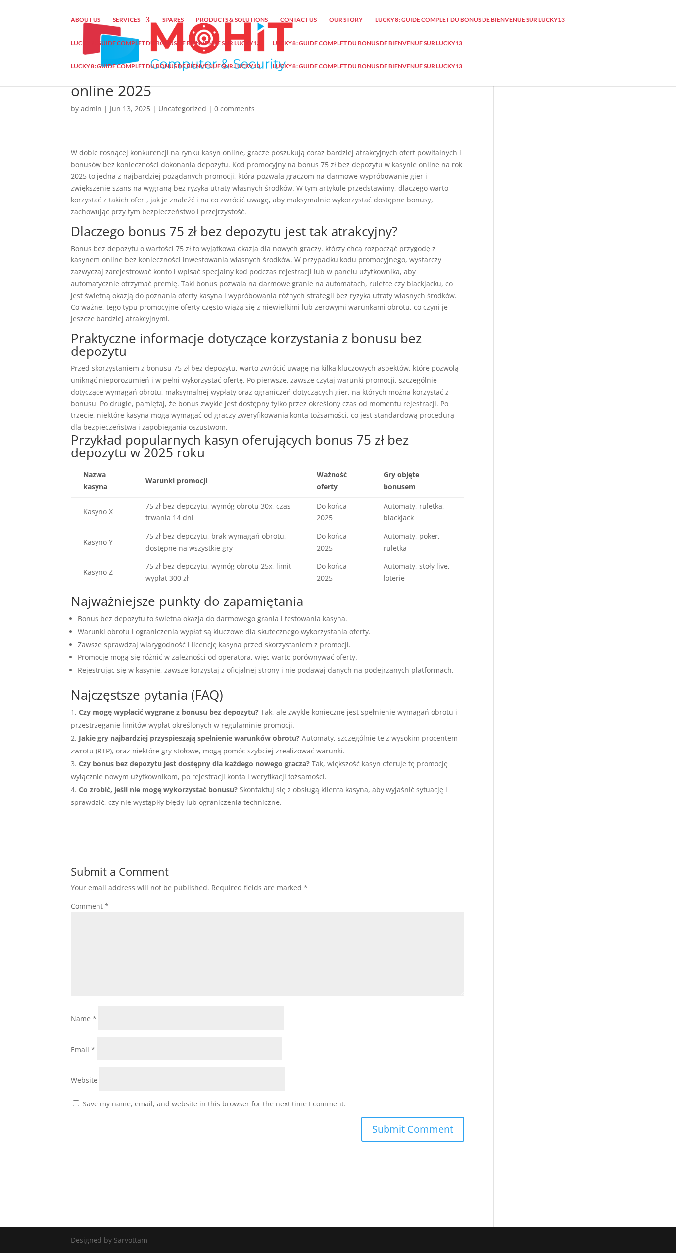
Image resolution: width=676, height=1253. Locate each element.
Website (84, 1080)
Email (83, 1049)
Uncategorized (182, 108)
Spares (173, 19)
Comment (90, 906)
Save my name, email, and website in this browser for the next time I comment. (214, 1103)
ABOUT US (85, 19)
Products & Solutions (232, 19)
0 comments (234, 108)
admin (91, 108)
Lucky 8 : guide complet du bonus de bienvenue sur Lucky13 (470, 19)
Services (126, 19)
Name (84, 1018)
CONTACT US (298, 19)
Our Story (346, 19)
